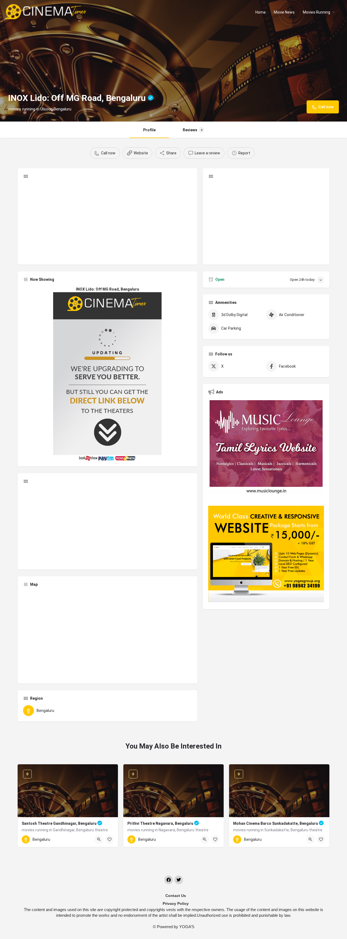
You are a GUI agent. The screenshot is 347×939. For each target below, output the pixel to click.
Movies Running (316, 12)
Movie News (284, 12)
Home (260, 12)
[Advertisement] (107, 221)
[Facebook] (168, 880)
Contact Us (175, 895)
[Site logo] (46, 11)
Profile (149, 130)
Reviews (192, 130)
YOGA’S (186, 926)
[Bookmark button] (109, 839)
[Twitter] (178, 880)
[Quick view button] (99, 839)
